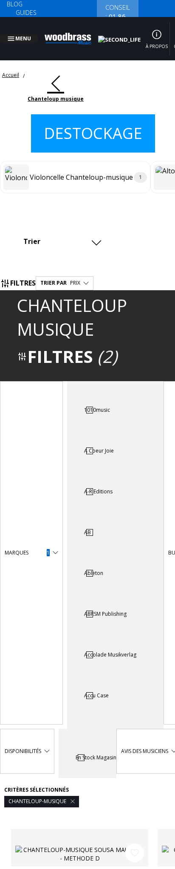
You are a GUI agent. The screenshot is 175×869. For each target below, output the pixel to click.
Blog (15, 4)
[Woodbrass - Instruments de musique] (72, 33)
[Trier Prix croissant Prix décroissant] (61, 231)
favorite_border (135, 843)
